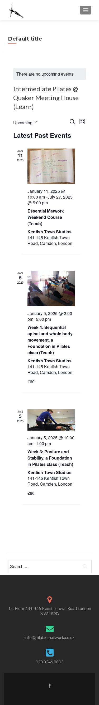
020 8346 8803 (49, 661)
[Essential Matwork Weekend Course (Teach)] (51, 166)
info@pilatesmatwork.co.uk (50, 637)
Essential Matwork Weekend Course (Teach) (45, 217)
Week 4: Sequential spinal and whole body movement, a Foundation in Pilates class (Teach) (50, 340)
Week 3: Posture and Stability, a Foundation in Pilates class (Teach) (50, 457)
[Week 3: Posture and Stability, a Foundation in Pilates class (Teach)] (51, 420)
